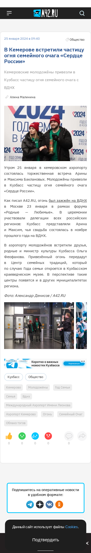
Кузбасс (14, 377)
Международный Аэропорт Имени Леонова (38, 405)
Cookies (71, 527)
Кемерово (13, 387)
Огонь (47, 414)
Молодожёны (38, 387)
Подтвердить (45, 539)
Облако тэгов (15, 423)
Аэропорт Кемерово (21, 414)
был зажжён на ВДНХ (68, 200)
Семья (10, 396)
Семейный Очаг (71, 414)
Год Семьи (62, 387)
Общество (35, 377)
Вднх (26, 396)
